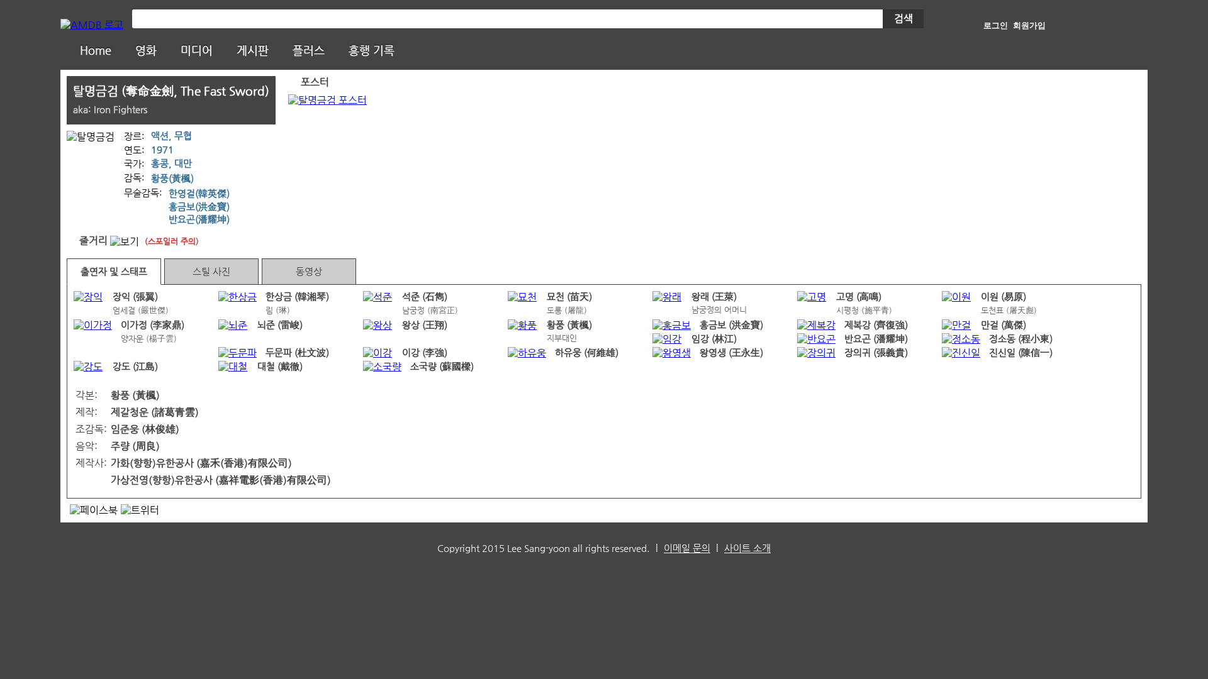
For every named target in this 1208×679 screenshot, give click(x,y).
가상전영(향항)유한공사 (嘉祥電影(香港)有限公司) (221, 480)
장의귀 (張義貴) (876, 353)
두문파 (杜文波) (297, 353)
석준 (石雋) (424, 297)
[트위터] (140, 510)
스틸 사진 (211, 272)
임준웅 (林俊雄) (145, 429)
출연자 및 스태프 (114, 272)
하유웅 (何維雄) (586, 353)
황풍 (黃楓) (569, 325)
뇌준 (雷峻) (280, 325)
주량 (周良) (135, 446)
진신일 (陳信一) (1021, 353)
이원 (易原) (1003, 297)
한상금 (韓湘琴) (297, 297)
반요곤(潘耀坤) (199, 219)
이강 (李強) (424, 353)
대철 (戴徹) (280, 367)
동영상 (309, 272)
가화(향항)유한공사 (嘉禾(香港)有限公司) (201, 463)
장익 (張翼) (135, 297)
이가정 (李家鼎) (152, 325)
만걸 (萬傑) (1003, 325)
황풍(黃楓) (172, 179)
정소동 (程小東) (1021, 339)
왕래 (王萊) (714, 297)
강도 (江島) (135, 367)
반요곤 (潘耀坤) (876, 339)
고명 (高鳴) (858, 297)
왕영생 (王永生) (731, 353)
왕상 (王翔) (424, 325)
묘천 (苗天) (569, 297)
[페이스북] (94, 510)
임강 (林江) (714, 339)
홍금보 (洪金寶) (731, 325)
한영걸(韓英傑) (199, 194)
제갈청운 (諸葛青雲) (155, 412)
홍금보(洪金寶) (199, 207)
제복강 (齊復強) (876, 325)
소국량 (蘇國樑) (442, 367)
